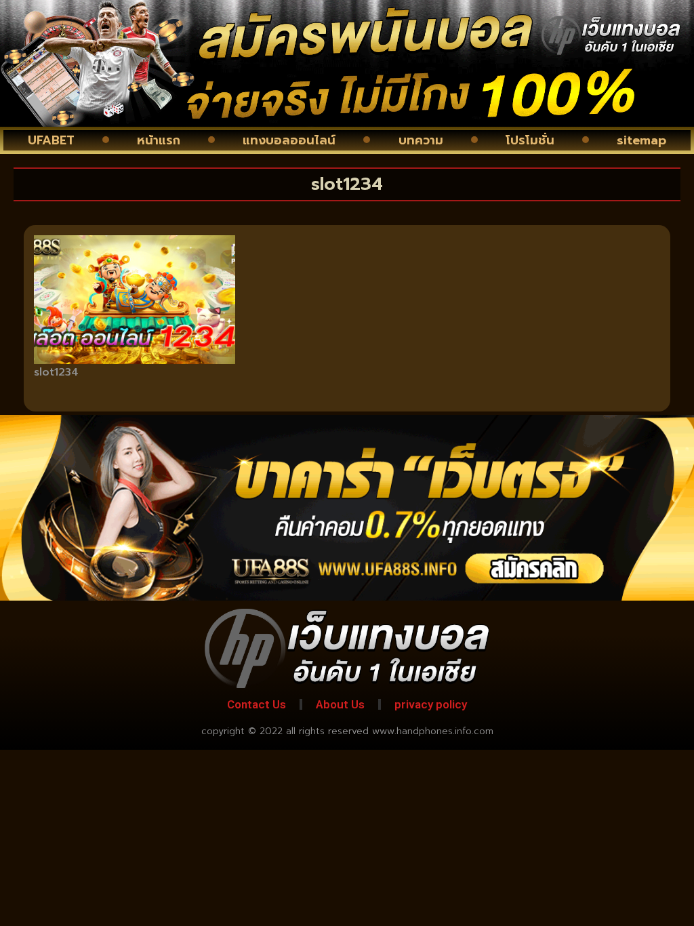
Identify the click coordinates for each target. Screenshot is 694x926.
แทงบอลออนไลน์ (289, 140)
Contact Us (256, 704)
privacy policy (430, 704)
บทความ (421, 140)
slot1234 (56, 372)
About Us (340, 704)
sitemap (641, 140)
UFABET (51, 140)
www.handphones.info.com (432, 731)
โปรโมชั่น (530, 140)
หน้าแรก (158, 140)
